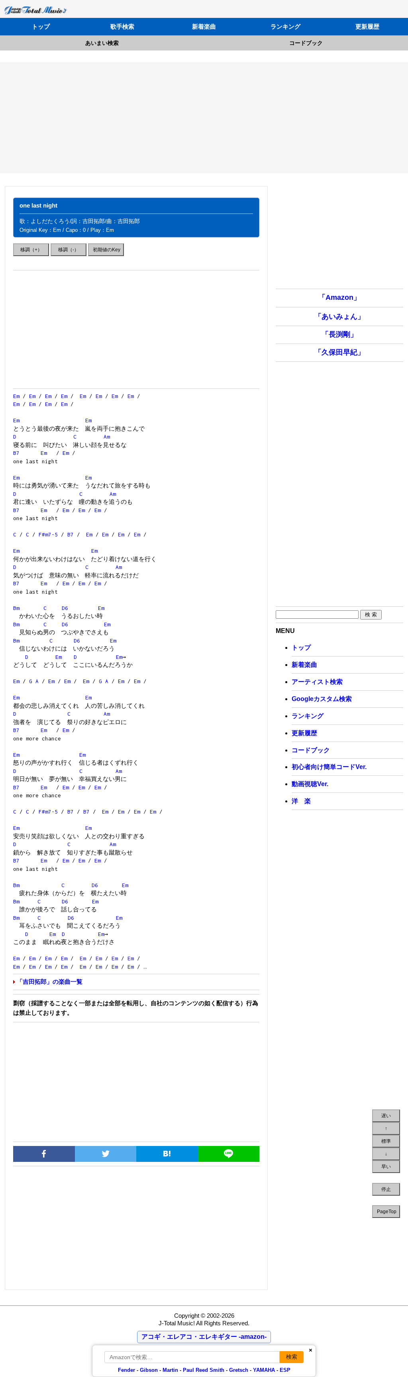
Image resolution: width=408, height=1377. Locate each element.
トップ (41, 26)
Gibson (149, 1370)
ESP (285, 1370)
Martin (169, 1370)
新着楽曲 (204, 26)
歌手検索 (122, 26)
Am (107, 436)
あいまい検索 (102, 43)
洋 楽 (301, 801)
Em (16, 396)
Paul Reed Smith (203, 1370)
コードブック (306, 43)
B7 (16, 453)
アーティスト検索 (317, 681)
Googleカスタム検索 (322, 698)
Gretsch (238, 1370)
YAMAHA (264, 1370)
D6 (65, 608)
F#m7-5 (48, 534)
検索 (291, 1357)
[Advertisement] (204, 117)
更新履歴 (367, 26)
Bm (16, 608)
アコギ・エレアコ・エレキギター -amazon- (204, 1336)
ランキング (285, 26)
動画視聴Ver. (310, 784)
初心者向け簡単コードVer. (329, 766)
